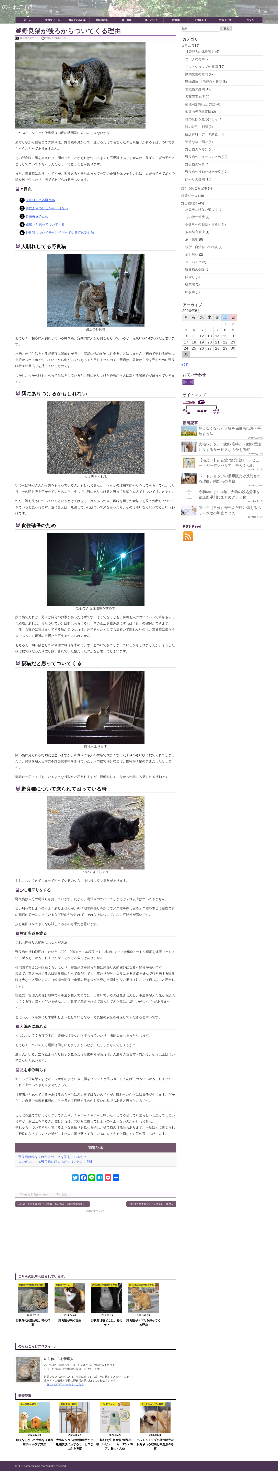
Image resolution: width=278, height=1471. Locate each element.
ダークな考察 (195, 59)
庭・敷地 (126, 20)
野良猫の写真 (195, 164)
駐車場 (176, 20)
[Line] (92, 1178)
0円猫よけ (200, 20)
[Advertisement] (55, 1241)
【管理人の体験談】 (200, 51)
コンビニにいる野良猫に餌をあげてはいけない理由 (55, 1161)
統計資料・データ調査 (201, 134)
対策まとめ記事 (77, 20)
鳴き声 (190, 292)
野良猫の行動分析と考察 (203, 172)
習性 (64, 1194)
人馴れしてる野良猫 (40, 200)
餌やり (190, 277)
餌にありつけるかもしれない (47, 208)
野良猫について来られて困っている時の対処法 (60, 232)
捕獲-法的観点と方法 (200, 104)
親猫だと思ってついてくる (45, 224)
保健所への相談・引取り (203, 224)
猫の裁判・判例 (196, 127)
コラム (250, 20)
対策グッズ (225, 20)
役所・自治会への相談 (201, 247)
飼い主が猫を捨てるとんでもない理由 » (151, 1204)
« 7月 (185, 364)
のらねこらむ (18, 7)
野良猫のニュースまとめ (203, 157)
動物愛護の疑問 (196, 74)
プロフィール (52, 20)
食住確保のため (37, 216)
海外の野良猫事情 (198, 111)
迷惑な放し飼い (196, 142)
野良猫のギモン (28, 38)
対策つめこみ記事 (194, 188)
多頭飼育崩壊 (195, 96)
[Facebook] (83, 1178)
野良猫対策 (102, 20)
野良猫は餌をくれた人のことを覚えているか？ (52, 1157)
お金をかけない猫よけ (201, 209)
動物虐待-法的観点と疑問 (203, 81)
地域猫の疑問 (195, 89)
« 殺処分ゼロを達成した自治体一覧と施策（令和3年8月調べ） (52, 1204)
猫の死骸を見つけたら (201, 119)
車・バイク (151, 20)
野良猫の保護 (195, 269)
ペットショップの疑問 (201, 66)
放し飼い (191, 254)
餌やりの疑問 (195, 179)
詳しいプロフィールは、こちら (65, 1384)
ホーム (27, 20)
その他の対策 (195, 217)
